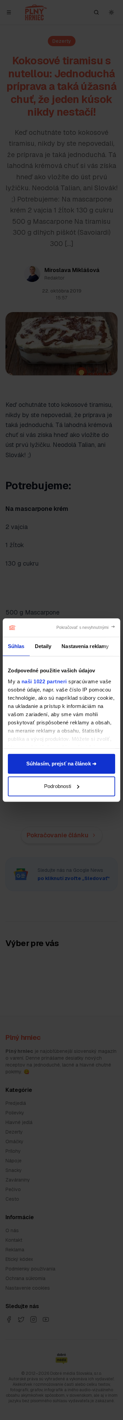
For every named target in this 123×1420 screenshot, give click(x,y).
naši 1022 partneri (44, 681)
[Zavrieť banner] (85, 627)
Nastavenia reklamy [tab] (85, 646)
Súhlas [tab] (16, 646)
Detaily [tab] (43, 646)
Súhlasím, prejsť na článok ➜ (61, 763)
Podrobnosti (57, 786)
